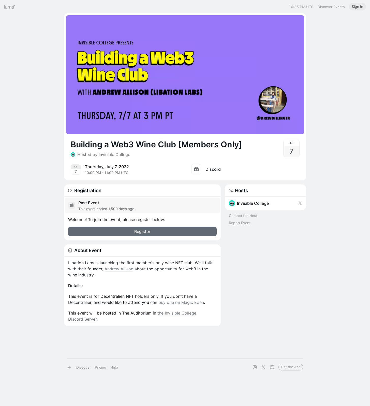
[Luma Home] (9, 6)
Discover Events (331, 7)
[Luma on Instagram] (254, 367)
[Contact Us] (272, 367)
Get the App (291, 367)
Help (114, 367)
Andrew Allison (119, 268)
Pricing (100, 367)
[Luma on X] (263, 367)
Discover (83, 367)
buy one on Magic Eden (181, 302)
